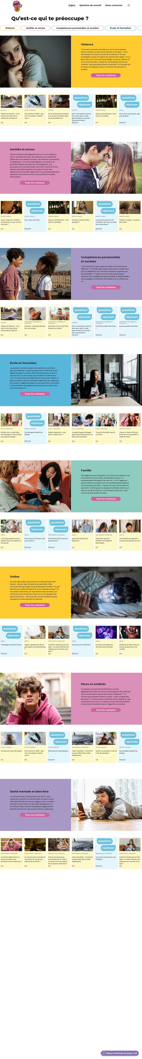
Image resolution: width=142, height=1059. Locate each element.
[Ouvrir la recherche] (129, 5)
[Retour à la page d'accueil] (17, 6)
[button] (72, 5)
